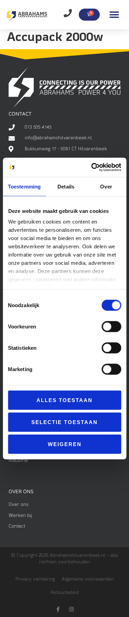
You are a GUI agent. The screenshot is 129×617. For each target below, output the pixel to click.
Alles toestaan (64, 400)
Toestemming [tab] (24, 186)
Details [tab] (65, 186)
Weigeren (65, 444)
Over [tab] (106, 186)
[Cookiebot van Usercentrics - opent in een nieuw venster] (92, 167)
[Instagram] (71, 609)
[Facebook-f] (58, 609)
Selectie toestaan (64, 422)
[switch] (111, 326)
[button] (114, 14)
